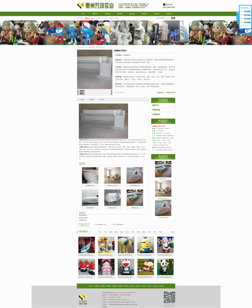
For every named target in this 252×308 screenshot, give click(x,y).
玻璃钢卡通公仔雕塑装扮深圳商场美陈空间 (86, 277)
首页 (83, 14)
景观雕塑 (111, 18)
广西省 (105, 232)
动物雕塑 (114, 286)
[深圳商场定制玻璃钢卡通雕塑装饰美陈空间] (126, 274)
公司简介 (143, 286)
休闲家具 (120, 14)
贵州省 (127, 232)
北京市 (149, 232)
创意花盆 (107, 14)
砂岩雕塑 (92, 18)
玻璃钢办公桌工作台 (112, 185)
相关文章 (101, 99)
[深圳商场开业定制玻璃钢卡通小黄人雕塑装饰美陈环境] (146, 252)
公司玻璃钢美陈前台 (135, 185)
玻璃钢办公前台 (112, 208)
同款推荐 (91, 99)
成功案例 (132, 14)
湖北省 (121, 232)
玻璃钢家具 (156, 114)
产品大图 (81, 99)
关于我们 (156, 14)
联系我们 (169, 14)
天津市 (155, 232)
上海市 (160, 232)
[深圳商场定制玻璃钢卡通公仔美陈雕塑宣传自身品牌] (106, 252)
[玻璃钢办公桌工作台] (112, 183)
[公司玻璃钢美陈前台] (135, 183)
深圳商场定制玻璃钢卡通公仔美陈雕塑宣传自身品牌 (106, 255)
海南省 (110, 232)
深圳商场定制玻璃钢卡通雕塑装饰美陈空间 (126, 277)
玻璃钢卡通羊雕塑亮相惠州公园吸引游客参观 (126, 255)
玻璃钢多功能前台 (83, 217)
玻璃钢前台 (92, 47)
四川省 (132, 232)
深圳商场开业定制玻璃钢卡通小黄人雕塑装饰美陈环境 (146, 255)
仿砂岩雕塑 (105, 18)
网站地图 (104, 307)
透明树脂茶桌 (134, 208)
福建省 (143, 232)
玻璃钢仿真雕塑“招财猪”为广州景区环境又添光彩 (146, 277)
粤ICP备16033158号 (130, 292)
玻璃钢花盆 (156, 110)
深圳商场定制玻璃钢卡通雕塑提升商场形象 (106, 277)
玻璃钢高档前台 (83, 220)
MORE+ (173, 232)
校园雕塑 (116, 18)
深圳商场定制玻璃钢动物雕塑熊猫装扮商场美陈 (165, 277)
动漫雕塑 (98, 18)
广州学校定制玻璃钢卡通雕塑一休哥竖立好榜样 (165, 255)
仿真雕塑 (102, 286)
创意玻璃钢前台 (90, 208)
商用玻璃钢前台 (83, 215)
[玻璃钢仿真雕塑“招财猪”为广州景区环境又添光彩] (146, 274)
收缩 (238, 17)
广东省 (99, 232)
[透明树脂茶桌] (135, 205)
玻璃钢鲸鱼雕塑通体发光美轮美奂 (86, 255)
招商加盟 (161, 286)
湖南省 (116, 232)
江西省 (138, 232)
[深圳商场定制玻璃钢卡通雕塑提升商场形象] (106, 274)
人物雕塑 (96, 286)
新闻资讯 (144, 14)
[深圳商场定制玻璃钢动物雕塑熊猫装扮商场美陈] (165, 274)
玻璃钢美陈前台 (90, 185)
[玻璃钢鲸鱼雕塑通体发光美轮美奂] (86, 252)
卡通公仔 (90, 286)
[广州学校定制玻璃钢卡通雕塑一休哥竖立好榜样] (165, 252)
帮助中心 (149, 286)
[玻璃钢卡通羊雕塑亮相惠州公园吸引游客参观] (126, 252)
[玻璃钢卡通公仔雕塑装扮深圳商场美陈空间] (86, 274)
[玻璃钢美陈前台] (90, 183)
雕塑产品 (95, 14)
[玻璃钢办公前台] (112, 205)
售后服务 (155, 286)
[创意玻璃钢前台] (90, 205)
